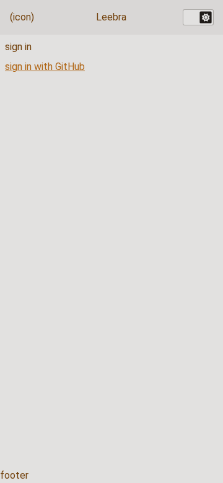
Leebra (111, 17)
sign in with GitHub (45, 66)
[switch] (198, 17)
